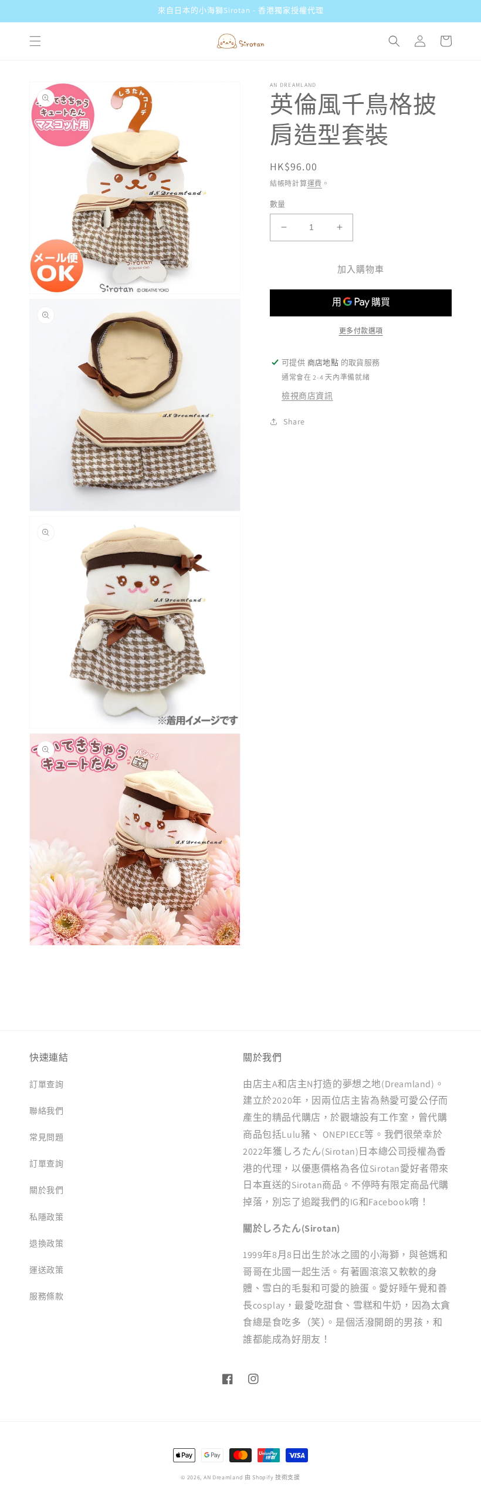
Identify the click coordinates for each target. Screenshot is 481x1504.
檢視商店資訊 (307, 395)
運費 (314, 183)
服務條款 (46, 1296)
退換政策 (46, 1243)
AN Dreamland (223, 1477)
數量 (278, 204)
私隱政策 (46, 1217)
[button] (35, 41)
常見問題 (46, 1137)
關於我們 (46, 1190)
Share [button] (294, 421)
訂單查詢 (46, 1084)
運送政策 (46, 1269)
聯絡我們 (46, 1110)
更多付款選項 (361, 330)
